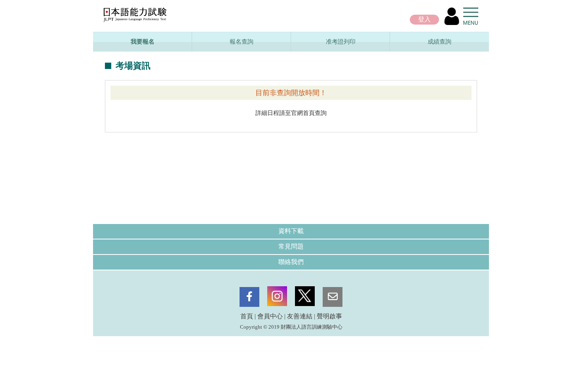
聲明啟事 (329, 316)
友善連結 (299, 316)
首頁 (246, 316)
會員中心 (270, 316)
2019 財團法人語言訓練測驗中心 (305, 327)
